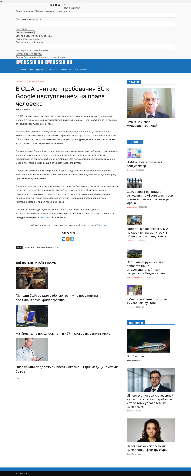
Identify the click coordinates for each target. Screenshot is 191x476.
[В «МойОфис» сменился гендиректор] (151, 153)
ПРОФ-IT (53, 69)
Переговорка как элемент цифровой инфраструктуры (147, 448)
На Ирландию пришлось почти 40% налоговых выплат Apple (63, 333)
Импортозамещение (134, 277)
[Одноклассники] (68, 239)
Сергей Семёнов (134, 411)
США (57, 247)
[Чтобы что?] (151, 341)
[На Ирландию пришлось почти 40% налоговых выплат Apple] (68, 316)
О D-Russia (66, 69)
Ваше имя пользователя (28, 19)
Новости (22, 69)
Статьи (134, 82)
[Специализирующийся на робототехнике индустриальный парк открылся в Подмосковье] (151, 253)
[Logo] (30, 64)
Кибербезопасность (36, 81)
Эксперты (136, 322)
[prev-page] (17, 378)
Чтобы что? (135, 356)
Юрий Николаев (23, 110)
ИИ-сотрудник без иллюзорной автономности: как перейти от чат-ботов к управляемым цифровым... (150, 401)
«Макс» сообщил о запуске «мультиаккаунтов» (147, 301)
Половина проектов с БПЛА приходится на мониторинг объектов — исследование (147, 232)
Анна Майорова (134, 360)
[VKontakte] (59, 5)
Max (92, 225)
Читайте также (45, 262)
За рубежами (21, 81)
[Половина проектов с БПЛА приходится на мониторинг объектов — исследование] (151, 220)
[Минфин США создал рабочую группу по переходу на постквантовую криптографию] (68, 278)
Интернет (130, 307)
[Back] (65, 4)
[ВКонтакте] (63, 239)
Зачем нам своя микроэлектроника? (142, 123)
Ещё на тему (25, 262)
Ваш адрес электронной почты (32, 50)
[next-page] (19, 378)
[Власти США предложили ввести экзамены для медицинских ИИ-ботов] (68, 349)
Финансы (130, 170)
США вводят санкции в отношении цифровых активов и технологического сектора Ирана (150, 197)
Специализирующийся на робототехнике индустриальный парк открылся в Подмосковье (146, 267)
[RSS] (54, 5)
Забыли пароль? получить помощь (34, 35)
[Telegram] (56, 5)
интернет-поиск (44, 247)
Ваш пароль (22, 28)
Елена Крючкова (134, 454)
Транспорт (131, 240)
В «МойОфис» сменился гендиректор (144, 164)
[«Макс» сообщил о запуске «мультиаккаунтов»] (151, 290)
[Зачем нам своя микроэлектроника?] (151, 103)
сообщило (45, 217)
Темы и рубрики (37, 69)
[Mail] (51, 5)
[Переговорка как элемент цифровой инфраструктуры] (151, 430)
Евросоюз (29, 247)
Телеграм (101, 225)
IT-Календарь (81, 69)
